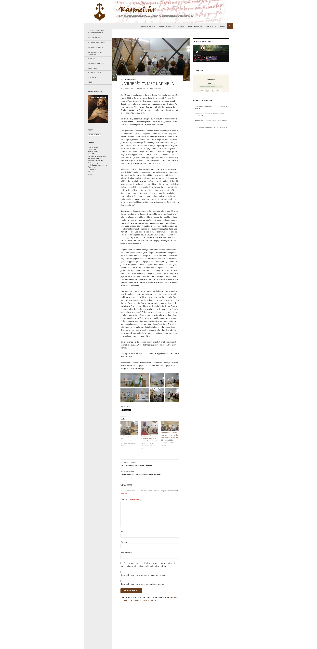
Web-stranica (126, 552)
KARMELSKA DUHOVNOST (96, 63)
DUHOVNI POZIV (93, 68)
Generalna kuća (93, 147)
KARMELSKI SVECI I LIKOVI (96, 43)
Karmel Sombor (93, 152)
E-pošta (123, 542)
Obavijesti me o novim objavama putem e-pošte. (142, 584)
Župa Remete (92, 167)
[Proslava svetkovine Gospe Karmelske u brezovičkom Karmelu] (149, 427)
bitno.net (91, 172)
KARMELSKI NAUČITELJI (95, 47)
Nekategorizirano (128, 79)
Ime (122, 531)
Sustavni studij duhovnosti (97, 163)
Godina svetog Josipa (148, 26)
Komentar (130, 499)
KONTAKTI (222, 26)
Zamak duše (92, 149)
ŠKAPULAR (91, 59)
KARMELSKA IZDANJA (95, 73)
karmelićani (143, 88)
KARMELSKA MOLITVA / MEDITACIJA (95, 53)
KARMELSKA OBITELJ (195, 26)
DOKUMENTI (210, 26)
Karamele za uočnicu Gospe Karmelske (136, 463)
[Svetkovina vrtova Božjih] (129, 427)
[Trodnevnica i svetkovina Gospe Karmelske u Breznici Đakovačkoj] (170, 426)
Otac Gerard (92, 169)
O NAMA (181, 26)
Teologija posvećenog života (97, 165)
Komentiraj (156, 88)
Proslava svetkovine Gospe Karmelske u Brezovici (140, 472)
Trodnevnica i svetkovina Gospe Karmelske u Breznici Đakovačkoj (169, 435)
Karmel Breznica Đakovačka (97, 156)
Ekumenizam (92, 77)
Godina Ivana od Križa (167, 26)
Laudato (90, 174)
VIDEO (90, 82)
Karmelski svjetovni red (96, 160)
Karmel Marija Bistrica (95, 158)
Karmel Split (92, 154)
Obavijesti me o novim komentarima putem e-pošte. (143, 575)
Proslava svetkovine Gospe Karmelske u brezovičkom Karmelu (149, 438)
